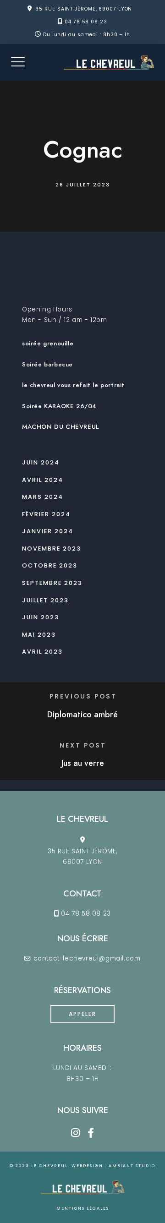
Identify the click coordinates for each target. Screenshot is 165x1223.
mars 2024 (42, 497)
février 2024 (46, 514)
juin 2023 (40, 617)
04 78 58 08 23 (86, 21)
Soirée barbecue (47, 364)
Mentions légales (82, 1208)
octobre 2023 (49, 565)
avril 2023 (42, 651)
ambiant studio (132, 1165)
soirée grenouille (47, 343)
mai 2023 (39, 635)
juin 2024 (41, 462)
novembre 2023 (51, 548)
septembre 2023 (52, 583)
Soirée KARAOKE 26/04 (59, 406)
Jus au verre (82, 763)
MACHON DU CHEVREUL (60, 426)
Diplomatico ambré (82, 715)
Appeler (82, 1014)
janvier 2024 (47, 531)
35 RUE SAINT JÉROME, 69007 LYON (83, 8)
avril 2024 (42, 480)
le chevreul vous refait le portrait (73, 385)
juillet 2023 (45, 600)
